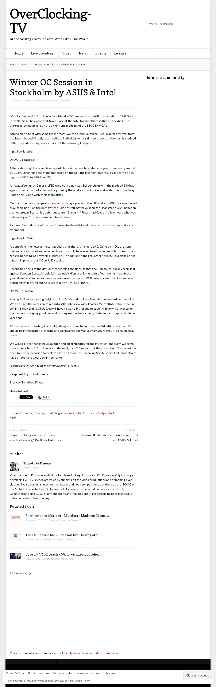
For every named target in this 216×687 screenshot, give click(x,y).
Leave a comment (60, 100)
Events (101, 53)
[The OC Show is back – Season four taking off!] (15, 537)
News (83, 53)
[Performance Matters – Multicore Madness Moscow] (15, 518)
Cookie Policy (82, 680)
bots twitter (49, 208)
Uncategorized (43, 413)
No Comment (74, 520)
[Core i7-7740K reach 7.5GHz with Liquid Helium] (15, 557)
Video (67, 53)
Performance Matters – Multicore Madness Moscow (67, 515)
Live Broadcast (43, 53)
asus (71, 413)
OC (85, 413)
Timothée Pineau (41, 100)
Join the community (166, 77)
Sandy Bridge (97, 413)
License (120, 53)
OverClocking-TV (50, 20)
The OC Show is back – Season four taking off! (62, 535)
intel (79, 413)
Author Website (31, 467)
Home (18, 53)
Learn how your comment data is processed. (91, 653)
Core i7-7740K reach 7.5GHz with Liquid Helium (64, 554)
